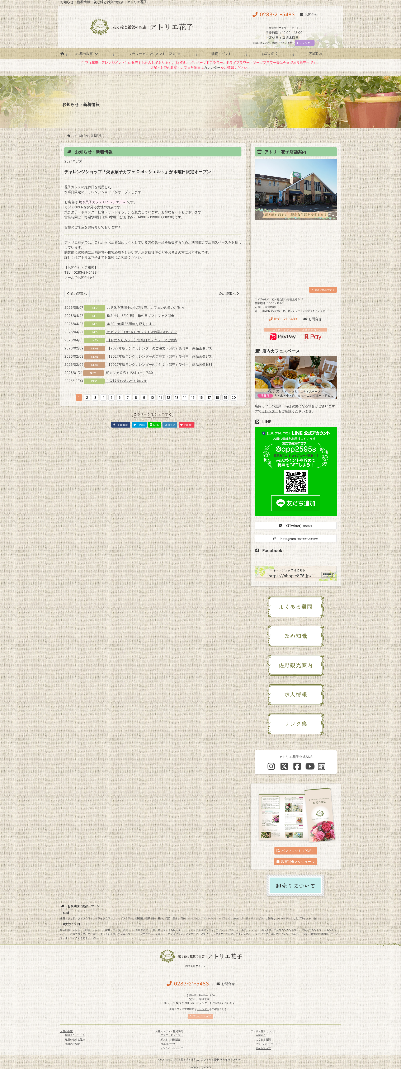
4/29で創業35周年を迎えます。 (130, 324)
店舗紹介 (261, 1035)
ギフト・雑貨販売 (170, 1039)
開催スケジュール (75, 1035)
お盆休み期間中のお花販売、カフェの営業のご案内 (145, 307)
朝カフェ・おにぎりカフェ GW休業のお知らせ (141, 332)
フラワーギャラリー (171, 1035)
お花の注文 (270, 54)
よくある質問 (263, 1039)
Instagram (299, 539)
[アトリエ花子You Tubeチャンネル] (310, 766)
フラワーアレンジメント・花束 (152, 54)
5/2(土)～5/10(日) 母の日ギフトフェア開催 (140, 316)
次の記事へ (228, 294)
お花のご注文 (167, 1043)
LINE (267, 310)
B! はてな (170, 424)
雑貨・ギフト (221, 54)
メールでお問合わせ (79, 277)
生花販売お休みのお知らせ (126, 381)
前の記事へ (78, 294)
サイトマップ (263, 1048)
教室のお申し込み (75, 1039)
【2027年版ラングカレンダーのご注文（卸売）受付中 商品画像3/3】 (160, 348)
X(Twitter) (299, 526)
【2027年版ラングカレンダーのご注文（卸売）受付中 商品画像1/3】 (160, 364)
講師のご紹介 (72, 1043)
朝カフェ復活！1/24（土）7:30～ (130, 373)
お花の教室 (84, 54)
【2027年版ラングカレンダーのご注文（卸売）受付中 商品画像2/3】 (160, 356)
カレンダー (212, 67)
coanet (208, 1067)
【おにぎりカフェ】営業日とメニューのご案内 (141, 340)
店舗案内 (315, 54)
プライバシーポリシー (268, 1043)
